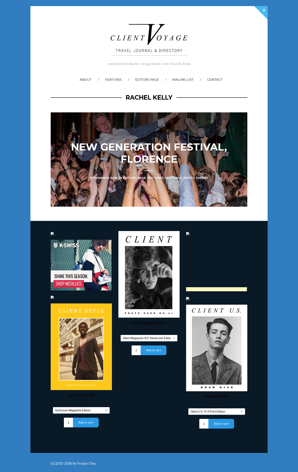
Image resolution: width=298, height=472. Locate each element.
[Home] (149, 38)
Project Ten (86, 463)
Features (113, 80)
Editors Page (147, 80)
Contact (214, 80)
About (85, 80)
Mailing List (183, 80)
